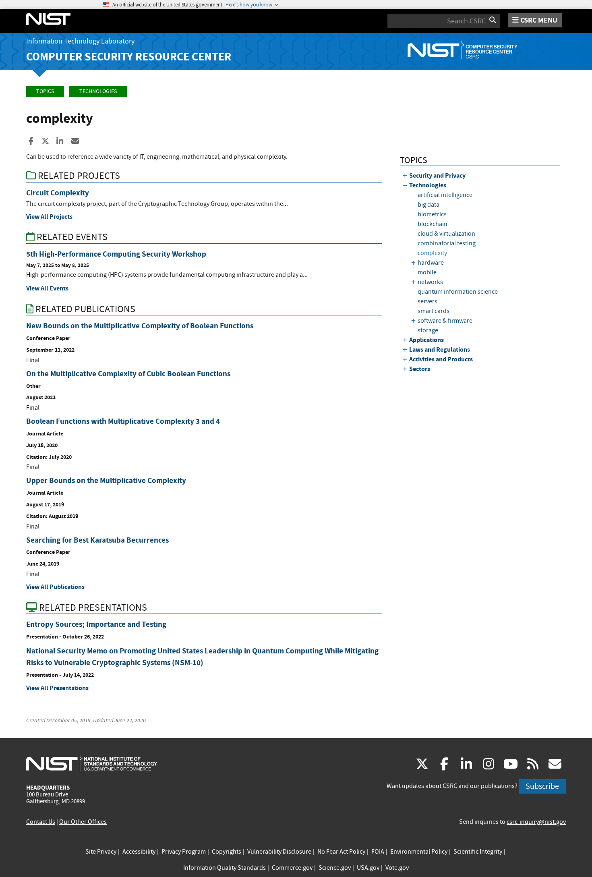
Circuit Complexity (57, 193)
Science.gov (335, 868)
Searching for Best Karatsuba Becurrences (97, 540)
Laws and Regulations (439, 349)
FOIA (377, 852)
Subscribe (542, 786)
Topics (45, 91)
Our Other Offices (83, 822)
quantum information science (458, 292)
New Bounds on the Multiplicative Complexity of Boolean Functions (139, 326)
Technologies (98, 91)
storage (428, 330)
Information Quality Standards (224, 868)
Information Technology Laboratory (80, 41)
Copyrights (226, 852)
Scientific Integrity (477, 852)
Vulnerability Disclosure (279, 852)
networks (430, 282)
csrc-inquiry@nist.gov (536, 822)
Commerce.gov (292, 868)
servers (427, 301)
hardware (431, 263)
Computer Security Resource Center (128, 56)
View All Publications (55, 587)
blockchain (432, 224)
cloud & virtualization (446, 234)
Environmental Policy (418, 852)
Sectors (419, 369)
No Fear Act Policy (341, 852)
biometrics (432, 214)
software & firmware (445, 321)
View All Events (47, 288)
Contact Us (40, 822)
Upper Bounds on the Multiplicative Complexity (106, 480)
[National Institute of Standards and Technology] (91, 763)
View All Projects (49, 216)
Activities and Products (441, 359)
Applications (426, 340)
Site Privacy (100, 852)
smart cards (433, 311)
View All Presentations (57, 688)
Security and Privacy (437, 175)
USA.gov (368, 868)
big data (428, 205)
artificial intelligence (445, 195)
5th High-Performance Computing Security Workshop (116, 254)
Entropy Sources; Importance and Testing (96, 624)
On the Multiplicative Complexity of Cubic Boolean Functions (128, 374)
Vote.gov (397, 868)
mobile (427, 272)
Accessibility (138, 852)
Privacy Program (183, 852)
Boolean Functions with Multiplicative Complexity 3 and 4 (123, 421)
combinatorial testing (447, 243)
